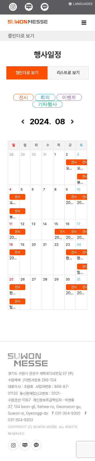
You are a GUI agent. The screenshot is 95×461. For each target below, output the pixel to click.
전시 (23, 97)
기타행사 (47, 104)
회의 (45, 97)
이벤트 (69, 97)
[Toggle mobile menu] (84, 22)
